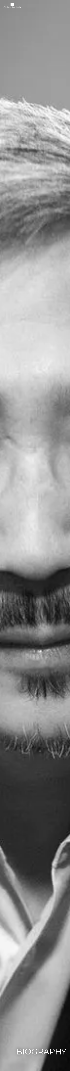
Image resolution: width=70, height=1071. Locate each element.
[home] (12, 6)
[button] (64, 6)
